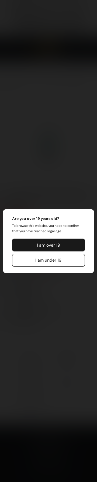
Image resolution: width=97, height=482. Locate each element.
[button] (48, 245)
